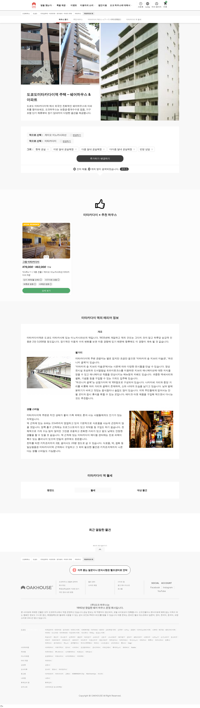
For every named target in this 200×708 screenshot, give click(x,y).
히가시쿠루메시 (86, 643)
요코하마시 (49, 656)
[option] (46, 241)
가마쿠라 (80, 656)
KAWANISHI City (78, 674)
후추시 (150, 640)
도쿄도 (23, 630)
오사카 (47, 669)
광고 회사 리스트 (124, 585)
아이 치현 (24, 661)
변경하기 (77, 135)
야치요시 (89, 652)
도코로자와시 (85, 647)
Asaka (133, 647)
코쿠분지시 (75, 643)
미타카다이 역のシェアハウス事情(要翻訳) (104, 19)
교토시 (47, 665)
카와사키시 (59, 656)
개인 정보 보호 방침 (66, 592)
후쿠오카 (48, 682)
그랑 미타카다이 (30, 261)
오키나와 (24, 687)
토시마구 (174, 637)
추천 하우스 (78, 19)
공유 (123, 169)
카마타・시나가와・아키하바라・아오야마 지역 (62, 633)
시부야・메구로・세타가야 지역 (163, 630)
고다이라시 (115, 643)
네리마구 (75, 640)
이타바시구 (66, 640)
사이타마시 (49, 647)
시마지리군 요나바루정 (53, 687)
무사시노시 (134, 640)
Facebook (155, 587)
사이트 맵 (121, 582)
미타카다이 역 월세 (133, 19)
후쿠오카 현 (25, 682)
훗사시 (123, 643)
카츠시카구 (93, 640)
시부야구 (147, 637)
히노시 (66, 643)
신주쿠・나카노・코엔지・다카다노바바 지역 (134, 630)
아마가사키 (59, 674)
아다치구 (84, 640)
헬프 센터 (91, 582)
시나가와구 (112, 637)
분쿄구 (79, 637)
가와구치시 (59, 647)
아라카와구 (56, 640)
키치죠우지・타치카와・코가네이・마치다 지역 (62, 630)
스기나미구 (165, 637)
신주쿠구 (72, 637)
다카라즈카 (49, 674)
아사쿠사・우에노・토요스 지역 (92, 633)
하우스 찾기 (63, 19)
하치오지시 (113, 640)
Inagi (130, 643)
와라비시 (126, 647)
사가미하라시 (70, 656)
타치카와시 (123, 640)
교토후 (23, 665)
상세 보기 (46, 290)
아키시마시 (159, 640)
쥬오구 (56, 637)
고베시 (67, 674)
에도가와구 (103, 640)
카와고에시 (106, 647)
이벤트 (74, 5)
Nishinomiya (91, 674)
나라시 (47, 678)
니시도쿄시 (105, 643)
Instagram (168, 587)
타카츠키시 (63, 669)
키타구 (47, 640)
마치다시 (48, 643)
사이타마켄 (25, 647)
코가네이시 (58, 643)
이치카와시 (49, 652)
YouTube (162, 591)
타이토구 (87, 637)
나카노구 (155, 637)
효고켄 (23, 674)
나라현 (23, 678)
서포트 (140, 7)
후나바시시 (59, 652)
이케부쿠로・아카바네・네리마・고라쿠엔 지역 (98, 630)
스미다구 (96, 637)
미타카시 (143, 640)
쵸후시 (167, 640)
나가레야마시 (70, 652)
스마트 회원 (92, 585)
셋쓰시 (54, 669)
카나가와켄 (25, 656)
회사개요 (62, 585)
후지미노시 (117, 647)
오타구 (129, 637)
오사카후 (24, 669)
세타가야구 (138, 637)
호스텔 (120, 589)
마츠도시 (80, 652)
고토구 (103, 637)
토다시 (67, 647)
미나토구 (63, 637)
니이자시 (75, 647)
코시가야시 (96, 647)
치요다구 (48, 637)
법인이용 (102, 5)
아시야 (100, 674)
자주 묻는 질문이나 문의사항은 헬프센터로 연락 (102, 570)
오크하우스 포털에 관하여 (68, 582)
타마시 (96, 643)
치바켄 (23, 652)
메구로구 (121, 637)
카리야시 (48, 661)
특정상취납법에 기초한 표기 (69, 589)
